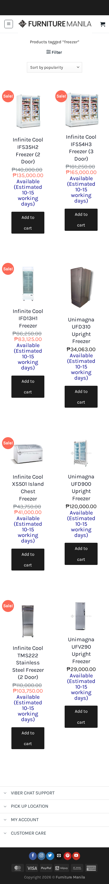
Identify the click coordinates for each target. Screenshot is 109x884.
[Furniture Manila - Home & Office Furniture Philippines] (55, 24)
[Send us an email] (59, 856)
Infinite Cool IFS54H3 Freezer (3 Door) (81, 148)
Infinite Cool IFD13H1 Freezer (28, 318)
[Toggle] (5, 793)
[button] (8, 24)
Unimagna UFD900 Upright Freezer (81, 487)
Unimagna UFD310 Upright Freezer (81, 330)
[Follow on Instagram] (41, 856)
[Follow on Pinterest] (67, 856)
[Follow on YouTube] (76, 856)
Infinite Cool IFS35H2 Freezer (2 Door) (28, 150)
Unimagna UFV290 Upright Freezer (81, 650)
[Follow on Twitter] (50, 856)
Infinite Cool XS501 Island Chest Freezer (28, 488)
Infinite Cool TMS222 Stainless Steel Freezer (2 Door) (28, 662)
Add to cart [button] (28, 223)
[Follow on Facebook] (33, 856)
